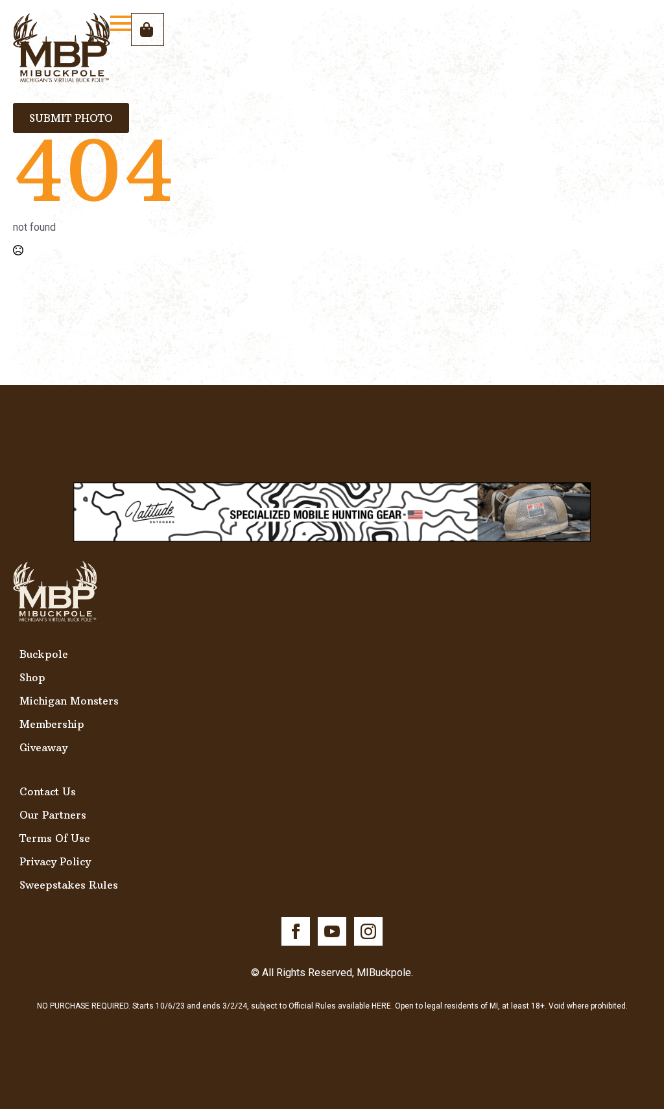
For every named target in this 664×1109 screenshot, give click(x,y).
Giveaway (43, 747)
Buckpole (43, 654)
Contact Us (47, 791)
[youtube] (332, 931)
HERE (381, 1005)
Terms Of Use (54, 838)
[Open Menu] (120, 23)
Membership (51, 724)
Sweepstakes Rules (68, 884)
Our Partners (52, 814)
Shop (32, 677)
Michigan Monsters (69, 700)
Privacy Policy (55, 861)
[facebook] (295, 931)
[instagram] (368, 931)
